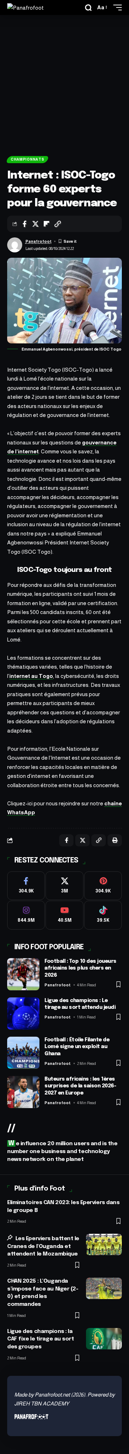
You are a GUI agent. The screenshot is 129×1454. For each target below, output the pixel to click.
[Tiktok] (103, 915)
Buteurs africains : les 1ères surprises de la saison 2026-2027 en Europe (80, 1086)
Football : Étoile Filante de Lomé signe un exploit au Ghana (76, 1046)
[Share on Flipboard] (47, 224)
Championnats (27, 159)
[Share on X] (35, 224)
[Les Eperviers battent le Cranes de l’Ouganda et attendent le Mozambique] (104, 1244)
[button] (88, 7)
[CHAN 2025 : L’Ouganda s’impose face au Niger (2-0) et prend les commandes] (104, 1288)
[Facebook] (26, 885)
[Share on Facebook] (24, 224)
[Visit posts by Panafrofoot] (14, 244)
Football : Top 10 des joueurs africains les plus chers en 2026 (80, 968)
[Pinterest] (103, 885)
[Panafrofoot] (25, 7)
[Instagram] (26, 915)
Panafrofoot (38, 241)
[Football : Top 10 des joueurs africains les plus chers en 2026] (23, 974)
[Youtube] (64, 915)
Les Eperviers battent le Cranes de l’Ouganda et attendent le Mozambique (43, 1246)
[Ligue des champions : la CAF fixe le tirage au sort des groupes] (104, 1338)
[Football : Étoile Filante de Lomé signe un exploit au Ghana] (23, 1053)
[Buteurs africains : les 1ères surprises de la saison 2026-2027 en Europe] (23, 1092)
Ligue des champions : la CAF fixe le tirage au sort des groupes (40, 1339)
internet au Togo (31, 676)
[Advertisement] (64, 83)
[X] (64, 885)
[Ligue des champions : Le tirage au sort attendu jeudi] (23, 1013)
